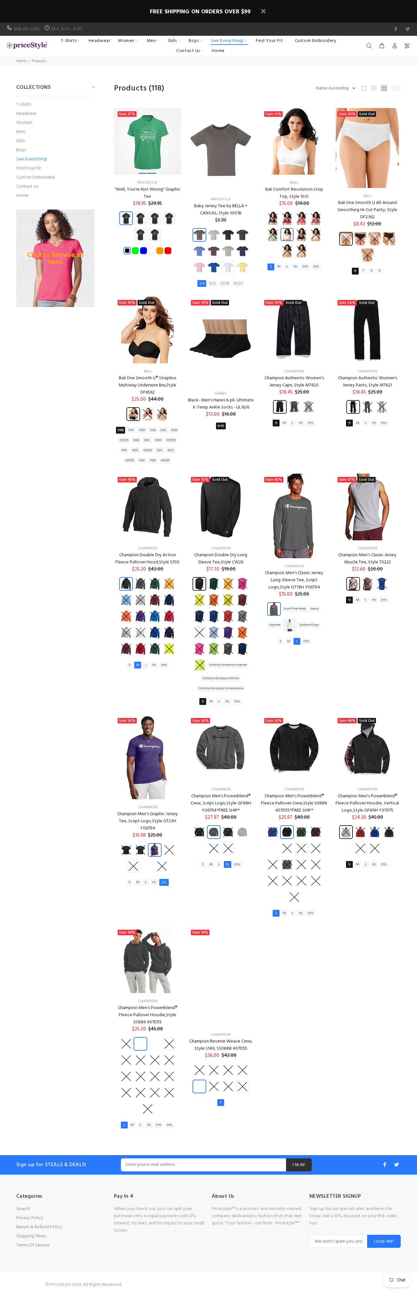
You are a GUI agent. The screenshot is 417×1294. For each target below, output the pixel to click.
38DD (171, 440)
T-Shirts (23, 104)
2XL (305, 266)
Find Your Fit (28, 168)
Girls (20, 141)
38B (136, 440)
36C (163, 430)
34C (131, 430)
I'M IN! (299, 1165)
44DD (165, 460)
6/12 (212, 283)
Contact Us (27, 186)
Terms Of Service (33, 1245)
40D (135, 450)
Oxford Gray (309, 625)
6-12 (221, 426)
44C (142, 460)
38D (158, 440)
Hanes (221, 393)
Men (20, 132)
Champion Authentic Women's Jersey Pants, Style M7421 (367, 381)
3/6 (202, 283)
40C (124, 450)
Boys (21, 150)
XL (296, 266)
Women (24, 123)
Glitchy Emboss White (221, 678)
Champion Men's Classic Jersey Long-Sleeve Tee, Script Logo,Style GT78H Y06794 (294, 580)
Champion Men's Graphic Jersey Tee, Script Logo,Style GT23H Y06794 (147, 821)
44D (153, 460)
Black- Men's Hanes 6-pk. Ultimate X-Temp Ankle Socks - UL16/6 (221, 404)
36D (174, 430)
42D (170, 450)
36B (153, 430)
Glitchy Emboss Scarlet (228, 665)
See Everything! (31, 159)
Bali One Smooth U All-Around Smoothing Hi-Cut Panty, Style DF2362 (367, 210)
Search (23, 1209)
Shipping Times (31, 1236)
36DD (123, 440)
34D (142, 430)
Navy (314, 609)
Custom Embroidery (35, 177)
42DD (129, 460)
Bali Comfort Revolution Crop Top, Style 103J (294, 193)
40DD (147, 450)
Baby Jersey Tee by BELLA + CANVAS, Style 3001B (220, 209)
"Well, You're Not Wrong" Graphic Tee (147, 193)
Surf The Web (294, 609)
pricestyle (147, 183)
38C (147, 440)
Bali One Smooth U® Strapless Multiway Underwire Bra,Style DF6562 (147, 385)
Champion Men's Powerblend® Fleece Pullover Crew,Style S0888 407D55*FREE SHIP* (294, 803)
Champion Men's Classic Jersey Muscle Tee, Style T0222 (367, 558)
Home (21, 61)
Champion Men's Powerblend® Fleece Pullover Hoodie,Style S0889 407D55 (147, 1015)
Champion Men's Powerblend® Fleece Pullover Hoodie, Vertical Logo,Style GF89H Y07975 (367, 803)
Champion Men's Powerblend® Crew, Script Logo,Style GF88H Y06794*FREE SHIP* (221, 803)
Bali (294, 183)
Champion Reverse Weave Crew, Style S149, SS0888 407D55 (220, 1045)
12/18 (225, 283)
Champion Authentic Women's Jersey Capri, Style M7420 (294, 381)
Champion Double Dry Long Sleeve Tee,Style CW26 (220, 558)
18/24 (238, 283)
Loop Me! (384, 1241)
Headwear (26, 113)
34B (120, 430)
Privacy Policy (29, 1218)
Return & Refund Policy (39, 1227)
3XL (316, 266)
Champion (294, 371)
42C (160, 450)
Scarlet (274, 625)
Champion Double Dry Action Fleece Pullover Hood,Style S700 (147, 558)
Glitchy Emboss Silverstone (220, 688)
